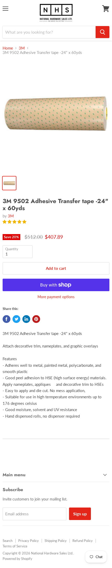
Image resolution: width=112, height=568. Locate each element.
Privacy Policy (28, 541)
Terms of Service (15, 546)
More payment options (56, 297)
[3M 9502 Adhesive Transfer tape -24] (56, 116)
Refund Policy (82, 541)
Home (8, 48)
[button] (15, 221)
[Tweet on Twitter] (16, 319)
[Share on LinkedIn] (26, 319)
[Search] (102, 32)
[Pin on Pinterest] (36, 319)
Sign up (80, 513)
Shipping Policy (56, 541)
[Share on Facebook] (6, 319)
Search (8, 541)
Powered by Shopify (17, 559)
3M (22, 48)
